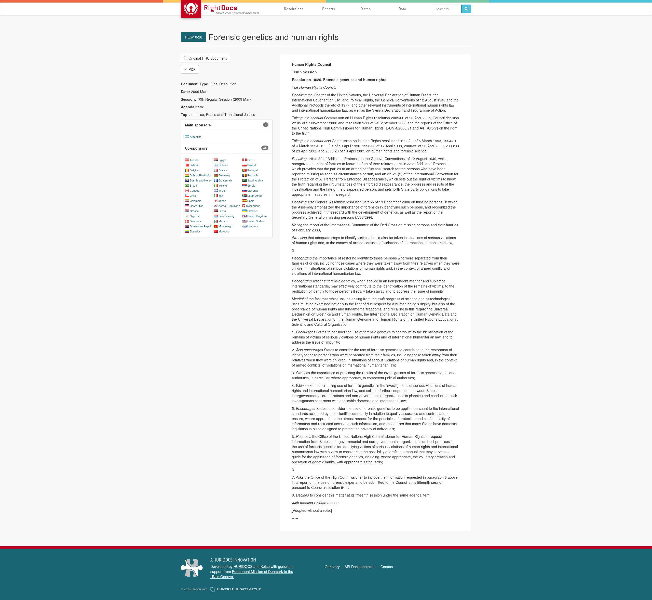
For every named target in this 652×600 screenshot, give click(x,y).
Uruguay (252, 226)
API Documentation (360, 566)
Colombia (195, 201)
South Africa (254, 195)
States (365, 8)
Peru (250, 160)
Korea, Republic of (230, 206)
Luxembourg (226, 216)
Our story (332, 566)
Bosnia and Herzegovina (205, 180)
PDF (192, 69)
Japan (222, 201)
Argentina (195, 137)
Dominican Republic (202, 226)
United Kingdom (257, 216)
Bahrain (194, 165)
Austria (194, 160)
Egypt (222, 160)
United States (255, 221)
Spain (250, 201)
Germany (224, 175)
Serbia (251, 185)
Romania (252, 175)
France (223, 170)
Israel (222, 190)
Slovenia (252, 190)
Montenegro (226, 226)
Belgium (194, 170)
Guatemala (225, 180)
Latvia (222, 211)
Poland (251, 165)
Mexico (223, 221)
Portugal (252, 170)
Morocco (224, 231)
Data (402, 8)
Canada (194, 190)
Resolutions (293, 8)
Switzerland (253, 206)
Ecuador (195, 231)
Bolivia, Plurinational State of (207, 175)
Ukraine (252, 211)
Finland (223, 165)
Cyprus (194, 216)
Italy (221, 195)
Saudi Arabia (255, 180)
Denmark (195, 221)
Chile (193, 195)
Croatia (194, 211)
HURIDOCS (243, 566)
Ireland (223, 185)
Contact (387, 566)
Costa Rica (196, 206)
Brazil (193, 185)
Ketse (265, 566)
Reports (328, 8)
